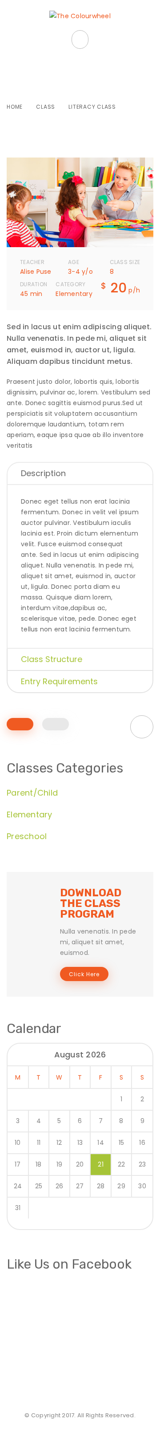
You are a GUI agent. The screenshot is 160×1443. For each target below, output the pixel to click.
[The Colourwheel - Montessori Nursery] (80, 16)
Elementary (29, 814)
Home (15, 106)
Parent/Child (32, 792)
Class (45, 106)
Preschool (27, 836)
